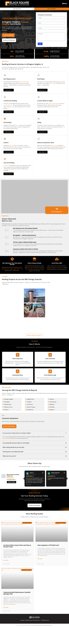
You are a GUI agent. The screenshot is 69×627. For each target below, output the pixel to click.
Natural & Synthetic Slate (45, 142)
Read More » (6, 560)
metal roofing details (53, 103)
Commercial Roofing (10, 101)
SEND (40, 43)
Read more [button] (28, 484)
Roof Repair (41, 79)
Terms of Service (46, 625)
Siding (39, 122)
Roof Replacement (9, 79)
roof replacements (24, 82)
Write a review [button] (11, 482)
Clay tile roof (7, 165)
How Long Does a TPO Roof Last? (48, 545)
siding (54, 125)
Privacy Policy (39, 625)
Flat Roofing (7, 122)
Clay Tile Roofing (9, 163)
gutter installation (13, 145)
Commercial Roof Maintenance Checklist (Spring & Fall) (16, 593)
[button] (63, 3)
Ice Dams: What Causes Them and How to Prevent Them (17, 546)
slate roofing (54, 145)
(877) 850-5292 (6, 438)
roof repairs (53, 83)
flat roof (17, 125)
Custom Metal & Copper (45, 101)
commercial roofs (8, 105)
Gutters (6, 142)
